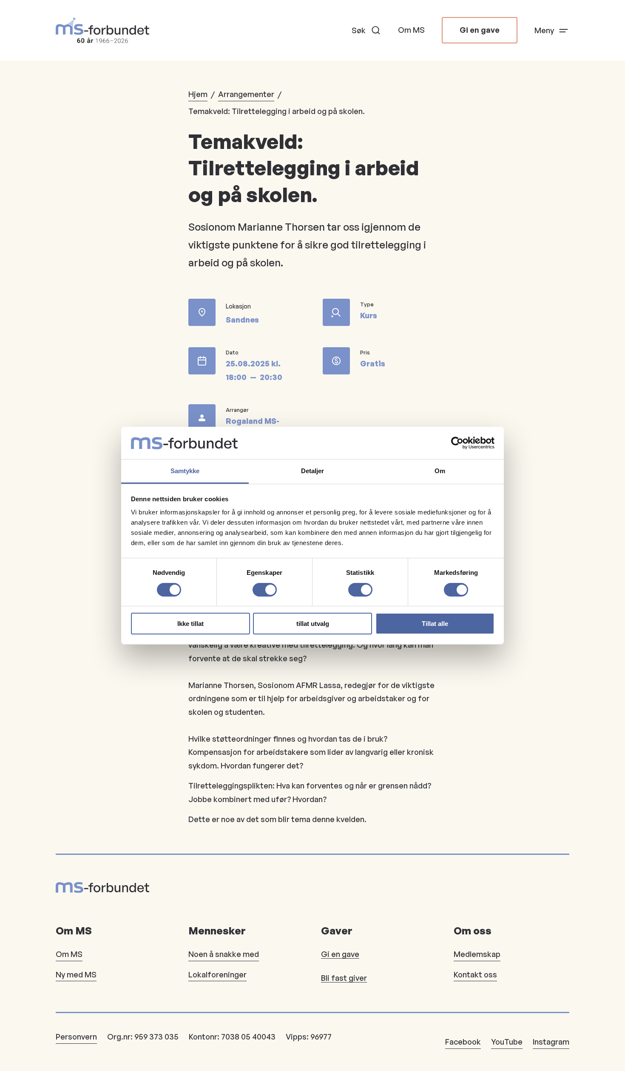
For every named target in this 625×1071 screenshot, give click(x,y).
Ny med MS (76, 974)
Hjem (197, 94)
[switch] (265, 590)
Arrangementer (246, 94)
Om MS (411, 29)
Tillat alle (435, 623)
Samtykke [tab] (185, 470)
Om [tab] (440, 470)
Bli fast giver (344, 977)
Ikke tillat (190, 623)
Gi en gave (480, 29)
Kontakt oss (475, 974)
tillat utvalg (312, 623)
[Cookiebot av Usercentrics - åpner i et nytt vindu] (457, 443)
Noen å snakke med (223, 954)
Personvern (76, 1036)
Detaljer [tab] (312, 470)
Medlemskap (477, 954)
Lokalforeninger (217, 974)
